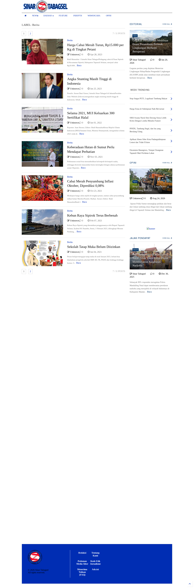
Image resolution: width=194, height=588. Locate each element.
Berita (70, 40)
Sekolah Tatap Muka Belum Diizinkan (93, 247)
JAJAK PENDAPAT (140, 238)
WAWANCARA (94, 16)
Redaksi (82, 553)
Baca (79, 65)
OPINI (108, 16)
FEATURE (63, 16)
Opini (135, 181)
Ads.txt (95, 569)
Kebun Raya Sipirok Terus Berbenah (92, 215)
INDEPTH (77, 16)
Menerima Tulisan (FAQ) (82, 572)
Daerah (135, 249)
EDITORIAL (136, 24)
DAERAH (47, 16)
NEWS (35, 16)
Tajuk (135, 35)
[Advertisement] (151, 433)
